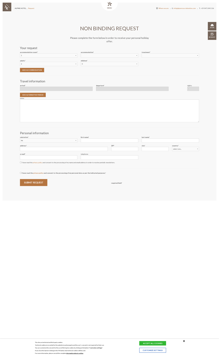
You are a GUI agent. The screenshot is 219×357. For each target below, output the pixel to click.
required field (116, 183)
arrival (22, 85)
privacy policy (37, 162)
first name (84, 137)
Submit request (33, 182)
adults (22, 61)
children (84, 61)
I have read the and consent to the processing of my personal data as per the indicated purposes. (63, 173)
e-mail (22, 154)
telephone (84, 154)
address (23, 146)
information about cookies (74, 353)
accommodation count (28, 52)
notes (22, 98)
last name (145, 137)
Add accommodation (32, 70)
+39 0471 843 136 (207, 8)
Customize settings (153, 350)
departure (100, 85)
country (175, 146)
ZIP (112, 146)
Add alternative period (32, 95)
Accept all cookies (152, 343)
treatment (146, 52)
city (143, 146)
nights (189, 85)
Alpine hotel (20, 8)
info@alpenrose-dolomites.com (185, 8)
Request (31, 8)
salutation (24, 137)
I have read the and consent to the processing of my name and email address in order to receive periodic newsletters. (68, 162)
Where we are (164, 8)
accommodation (87, 52)
